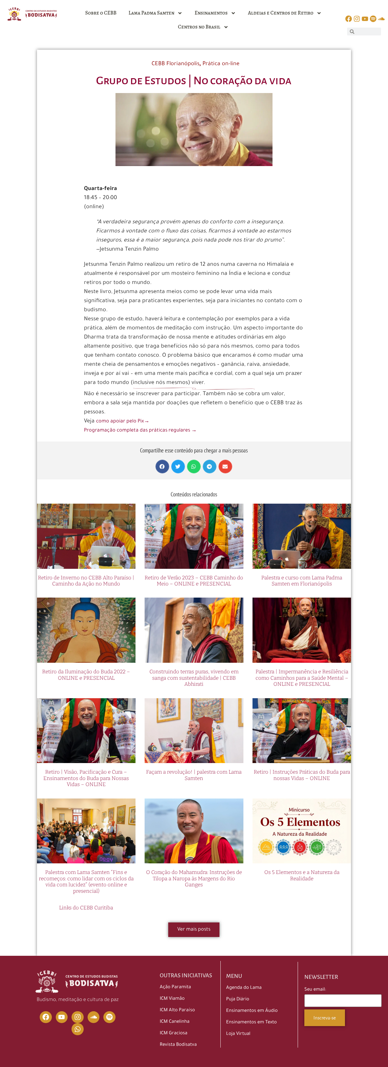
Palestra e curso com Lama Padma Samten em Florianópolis (301, 581)
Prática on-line (220, 64)
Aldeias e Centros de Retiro (280, 12)
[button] (162, 466)
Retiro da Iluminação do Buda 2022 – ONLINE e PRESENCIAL (86, 675)
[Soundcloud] (94, 1017)
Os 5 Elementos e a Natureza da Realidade (302, 875)
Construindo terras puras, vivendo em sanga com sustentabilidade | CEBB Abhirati (194, 678)
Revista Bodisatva (178, 1045)
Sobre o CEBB (100, 12)
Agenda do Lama (244, 988)
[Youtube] (62, 1017)
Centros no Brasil (199, 26)
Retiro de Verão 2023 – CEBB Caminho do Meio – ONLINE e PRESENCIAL (194, 581)
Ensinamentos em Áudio (252, 1011)
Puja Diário (237, 999)
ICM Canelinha (174, 1022)
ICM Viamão (172, 999)
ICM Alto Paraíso (177, 1010)
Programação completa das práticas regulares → (140, 430)
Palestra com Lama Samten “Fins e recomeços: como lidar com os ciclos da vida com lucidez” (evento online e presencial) (86, 881)
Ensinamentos (211, 12)
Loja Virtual (238, 1034)
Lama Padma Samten (151, 12)
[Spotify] (109, 1017)
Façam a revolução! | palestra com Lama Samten (194, 775)
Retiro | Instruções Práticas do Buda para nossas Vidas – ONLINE (302, 775)
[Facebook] (46, 1017)
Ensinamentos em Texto (251, 1022)
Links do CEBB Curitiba (86, 908)
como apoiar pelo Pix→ (122, 421)
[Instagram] (78, 1017)
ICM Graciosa (173, 1033)
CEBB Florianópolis (175, 64)
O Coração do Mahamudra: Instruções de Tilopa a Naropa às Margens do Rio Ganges (194, 878)
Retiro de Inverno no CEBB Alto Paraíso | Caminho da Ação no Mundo (86, 581)
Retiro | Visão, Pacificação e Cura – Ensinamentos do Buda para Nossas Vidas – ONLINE (86, 778)
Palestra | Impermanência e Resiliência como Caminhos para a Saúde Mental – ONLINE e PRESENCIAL (302, 678)
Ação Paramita (175, 987)
